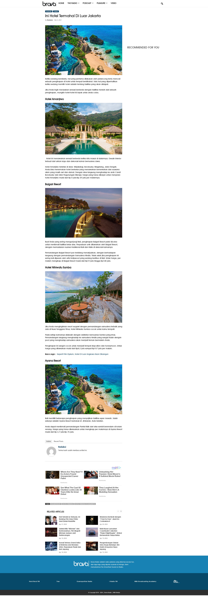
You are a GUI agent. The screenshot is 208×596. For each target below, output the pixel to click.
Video (113, 3)
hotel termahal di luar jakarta (85, 504)
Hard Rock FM (34, 581)
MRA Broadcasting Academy (145, 581)
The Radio (72, 3)
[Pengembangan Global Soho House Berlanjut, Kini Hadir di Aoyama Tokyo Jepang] (92, 546)
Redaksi (50, 20)
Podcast (87, 3)
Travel (56, 11)
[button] (162, 3)
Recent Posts (58, 441)
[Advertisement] (145, 26)
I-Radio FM (113, 581)
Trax (58, 581)
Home (61, 3)
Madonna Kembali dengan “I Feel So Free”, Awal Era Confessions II (110, 519)
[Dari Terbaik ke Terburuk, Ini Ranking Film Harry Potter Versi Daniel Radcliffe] (51, 520)
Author (48, 441)
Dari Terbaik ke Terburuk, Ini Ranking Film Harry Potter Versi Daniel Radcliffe (69, 519)
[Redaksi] (51, 451)
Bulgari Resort (56, 504)
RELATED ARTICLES (55, 511)
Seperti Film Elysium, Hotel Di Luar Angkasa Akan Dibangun (82, 354)
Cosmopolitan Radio (84, 581)
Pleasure (101, 3)
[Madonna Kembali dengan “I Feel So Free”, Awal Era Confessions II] (92, 520)
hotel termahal (68, 504)
